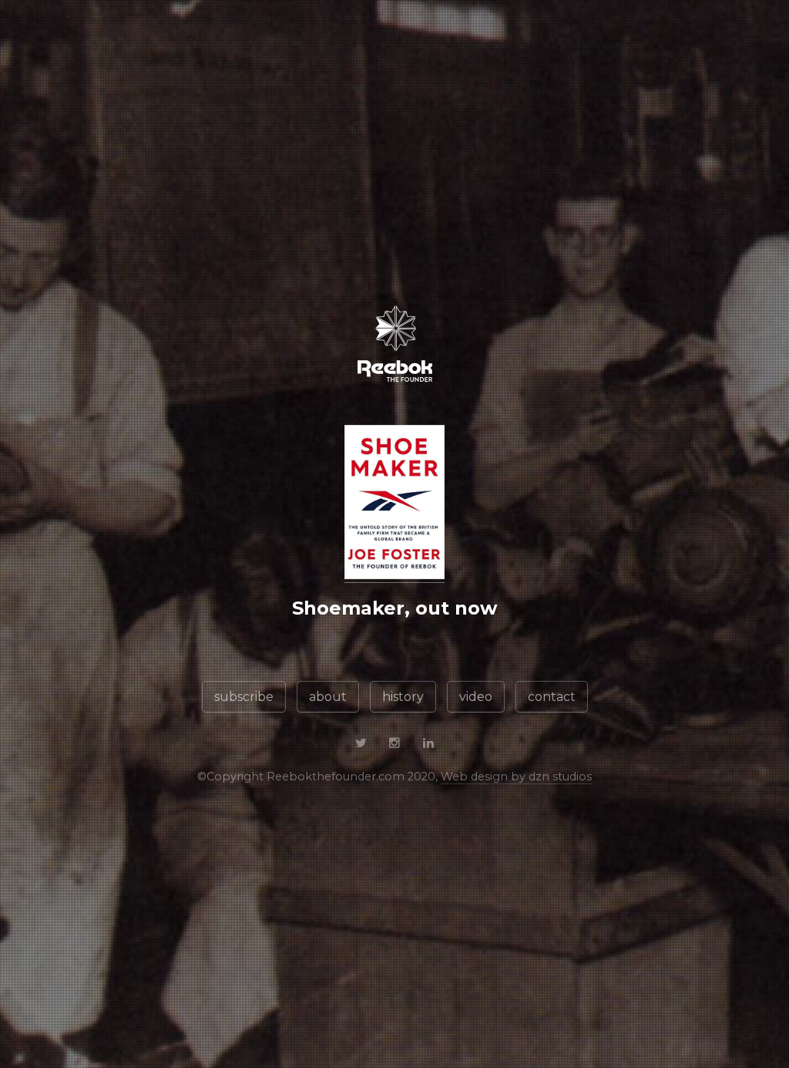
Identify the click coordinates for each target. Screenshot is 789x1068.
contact (552, 696)
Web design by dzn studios (516, 776)
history (403, 696)
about (328, 696)
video (475, 696)
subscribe (244, 696)
